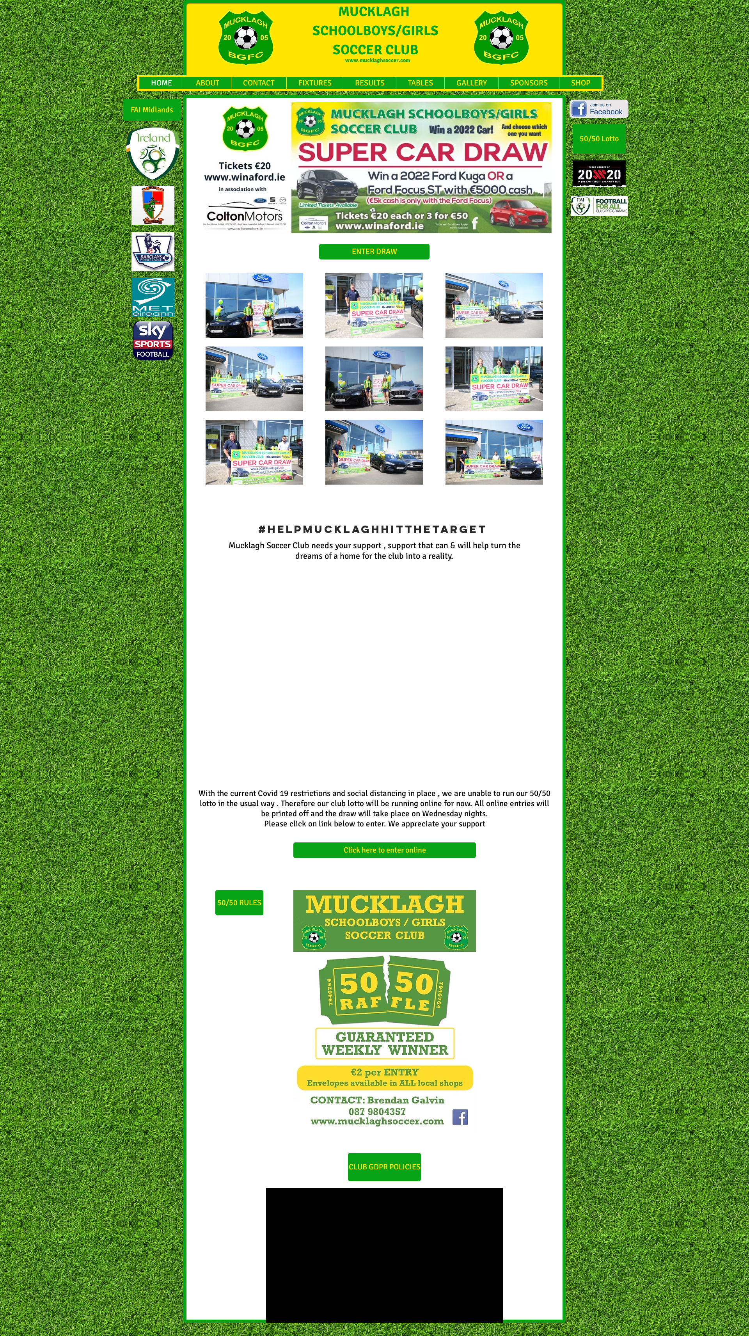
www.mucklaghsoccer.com (377, 60)
